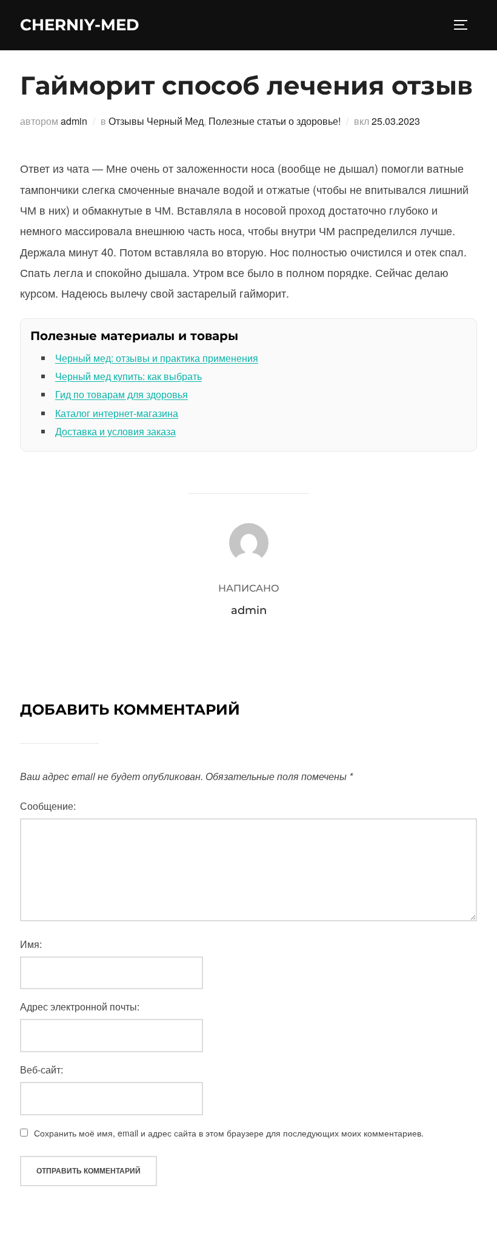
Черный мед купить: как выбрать (128, 376)
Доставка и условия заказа (115, 431)
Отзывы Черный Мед (156, 121)
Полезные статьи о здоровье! (274, 121)
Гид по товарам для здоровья (121, 394)
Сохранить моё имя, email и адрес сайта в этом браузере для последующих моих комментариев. (229, 1133)
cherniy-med (79, 25)
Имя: (31, 944)
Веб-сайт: (41, 1069)
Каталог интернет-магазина (116, 413)
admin (74, 121)
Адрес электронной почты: (79, 1006)
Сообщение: (48, 806)
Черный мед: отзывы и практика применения (156, 358)
